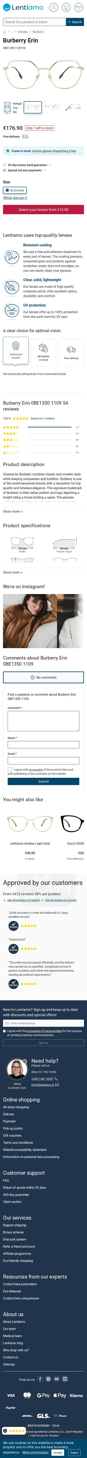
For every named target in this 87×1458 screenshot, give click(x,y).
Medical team (12, 1336)
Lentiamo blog (13, 1343)
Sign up (43, 1042)
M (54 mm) (17, 190)
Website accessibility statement (25, 1149)
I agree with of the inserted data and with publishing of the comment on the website (40, 772)
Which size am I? (15, 198)
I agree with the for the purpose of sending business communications (44, 1033)
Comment (15, 708)
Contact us (10, 1357)
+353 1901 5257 (42, 1079)
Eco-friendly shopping (18, 1260)
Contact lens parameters (20, 1284)
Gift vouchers (12, 1135)
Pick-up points (13, 1128)
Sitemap (9, 1364)
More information (35, 1452)
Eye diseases (12, 1291)
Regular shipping (14, 1225)
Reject (74, 1453)
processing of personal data (44, 1031)
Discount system (14, 1239)
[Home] (4, 31)
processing (36, 769)
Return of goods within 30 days (24, 1187)
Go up (56, 1425)
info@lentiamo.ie (42, 1084)
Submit (43, 781)
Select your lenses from (43, 209)
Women (23, 31)
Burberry (38, 31)
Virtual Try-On (17, 108)
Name (12, 738)
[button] (33, 107)
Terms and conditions (18, 1142)
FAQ (6, 1180)
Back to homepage (38, 1425)
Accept (57, 1453)
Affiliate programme (17, 1253)
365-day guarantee (16, 1194)
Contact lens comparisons (21, 1298)
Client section (12, 1201)
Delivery (8, 1114)
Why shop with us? (16, 1350)
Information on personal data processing (31, 1157)
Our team (9, 1329)
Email (12, 754)
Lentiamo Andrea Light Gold (30, 843)
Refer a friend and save (19, 1246)
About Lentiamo (14, 1321)
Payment (9, 1121)
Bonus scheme (13, 1232)
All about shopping (16, 1107)
